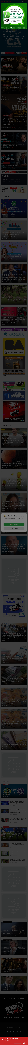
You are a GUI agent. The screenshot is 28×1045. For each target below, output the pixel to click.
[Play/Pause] (2, 1039)
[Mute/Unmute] (23, 1043)
